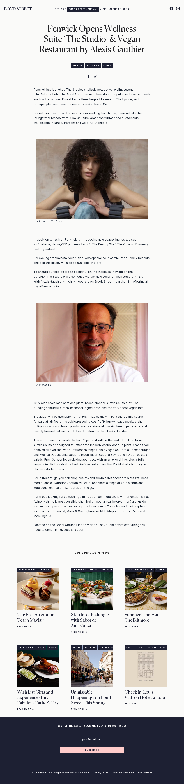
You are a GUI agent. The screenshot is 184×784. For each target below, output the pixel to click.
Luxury (152, 647)
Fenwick (77, 65)
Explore (60, 9)
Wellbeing (93, 65)
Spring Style (107, 647)
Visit (103, 9)
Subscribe (92, 750)
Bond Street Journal (83, 9)
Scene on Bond (119, 9)
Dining (107, 65)
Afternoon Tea (28, 570)
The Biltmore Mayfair (139, 570)
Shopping (90, 647)
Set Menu (107, 570)
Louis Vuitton (135, 647)
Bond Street (18, 9)
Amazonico (79, 570)
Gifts (41, 647)
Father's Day (26, 647)
